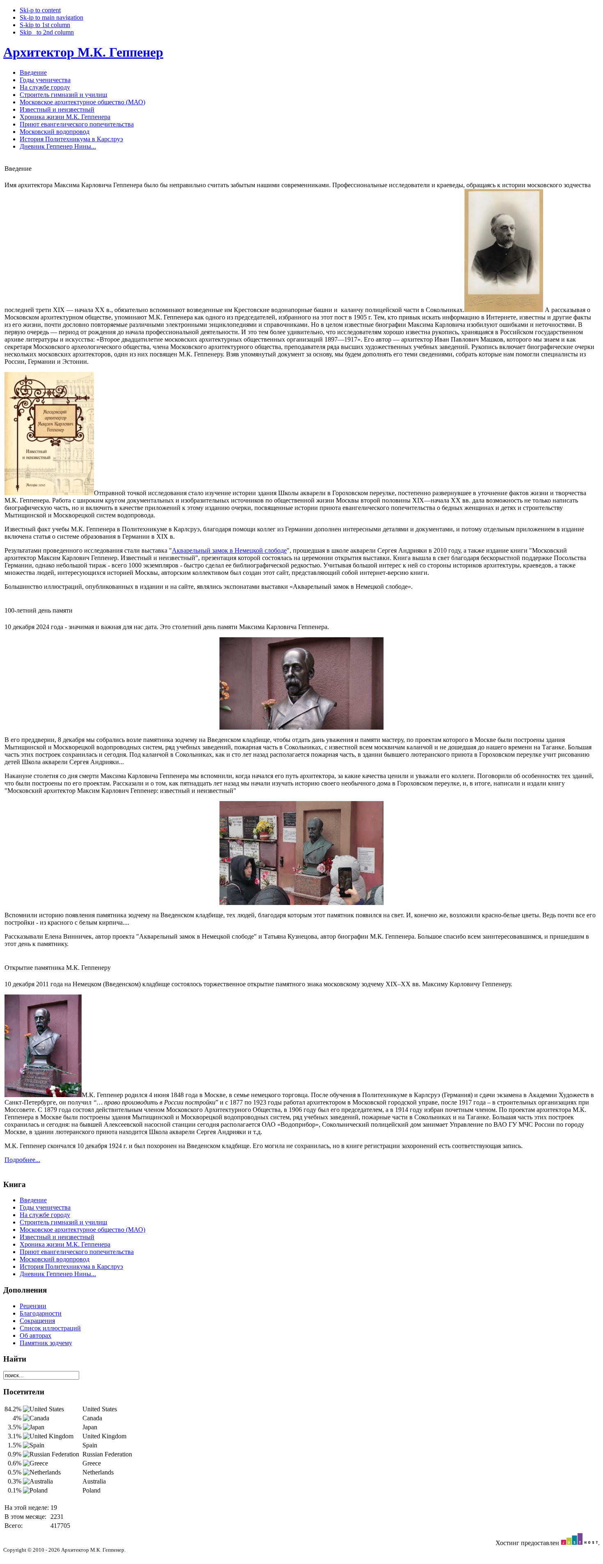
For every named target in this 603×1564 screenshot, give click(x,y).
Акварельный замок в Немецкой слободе (229, 550)
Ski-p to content (40, 10)
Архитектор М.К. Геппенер (83, 52)
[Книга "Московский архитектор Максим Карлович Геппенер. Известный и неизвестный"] (49, 492)
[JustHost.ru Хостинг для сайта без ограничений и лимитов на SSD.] (579, 1542)
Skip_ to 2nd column (47, 32)
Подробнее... (22, 1159)
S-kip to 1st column (45, 24)
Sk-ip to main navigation (51, 17)
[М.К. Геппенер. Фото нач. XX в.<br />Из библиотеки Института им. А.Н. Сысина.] (503, 309)
